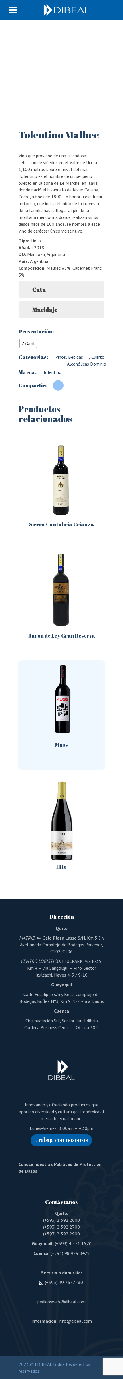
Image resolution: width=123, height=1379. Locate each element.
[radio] (28, 343)
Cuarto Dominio (98, 360)
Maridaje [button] (44, 309)
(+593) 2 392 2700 (61, 1227)
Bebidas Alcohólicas (78, 360)
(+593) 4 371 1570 (73, 1243)
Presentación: (36, 331)
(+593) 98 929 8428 (70, 1253)
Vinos (60, 357)
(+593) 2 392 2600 (61, 1220)
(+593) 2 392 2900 (61, 1234)
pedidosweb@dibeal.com (61, 1302)
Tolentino (52, 372)
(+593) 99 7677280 (64, 1282)
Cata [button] (39, 289)
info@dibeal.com (75, 1321)
